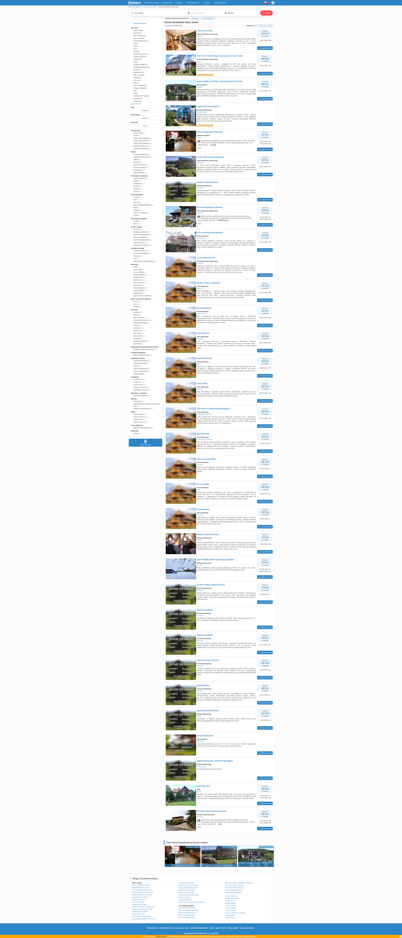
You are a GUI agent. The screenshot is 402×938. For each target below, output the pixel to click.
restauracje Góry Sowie (186, 890)
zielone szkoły (139, 374)
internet (137, 159)
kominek (137, 202)
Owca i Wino (202, 383)
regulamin (179, 928)
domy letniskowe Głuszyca (234, 888)
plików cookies (161, 936)
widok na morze (140, 422)
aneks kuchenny (140, 178)
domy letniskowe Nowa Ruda (188, 910)
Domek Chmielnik (205, 610)
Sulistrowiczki (201, 238)
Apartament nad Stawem (208, 710)
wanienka (138, 344)
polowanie (138, 285)
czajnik (137, 197)
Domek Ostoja (203, 509)
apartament (137, 33)
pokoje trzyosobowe (141, 146)
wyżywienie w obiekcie (142, 245)
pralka (136, 221)
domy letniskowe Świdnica (234, 885)
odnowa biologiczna (140, 64)
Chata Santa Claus (204, 30)
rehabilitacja (139, 170)
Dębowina (200, 188)
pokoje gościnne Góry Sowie (188, 885)
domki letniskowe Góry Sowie (142, 895)
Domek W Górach (204, 358)
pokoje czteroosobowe (142, 138)
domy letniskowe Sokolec (187, 908)
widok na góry (139, 414)
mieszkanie (137, 59)
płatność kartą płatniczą (143, 428)
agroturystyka (138, 30)
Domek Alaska (203, 685)
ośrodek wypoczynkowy (141, 67)
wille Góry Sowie (184, 897)
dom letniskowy (138, 38)
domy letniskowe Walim (186, 917)
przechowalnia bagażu (142, 253)
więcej (199, 148)
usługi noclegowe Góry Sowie (188, 895)
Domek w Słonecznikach (207, 182)
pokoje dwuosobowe (141, 141)
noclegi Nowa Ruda (232, 898)
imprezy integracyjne (142, 361)
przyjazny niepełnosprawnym (145, 349)
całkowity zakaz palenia (142, 157)
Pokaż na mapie (145, 445)
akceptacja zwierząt (141, 154)
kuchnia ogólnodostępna (143, 205)
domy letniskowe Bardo (233, 892)
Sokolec (199, 36)
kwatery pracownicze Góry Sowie (143, 907)
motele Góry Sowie (138, 914)
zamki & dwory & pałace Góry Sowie (190, 902)
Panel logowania (247, 928)
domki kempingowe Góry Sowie (143, 892)
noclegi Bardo (230, 915)
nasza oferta (220, 928)
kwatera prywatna (139, 57)
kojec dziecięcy (139, 317)
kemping (136, 51)
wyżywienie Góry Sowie (140, 897)
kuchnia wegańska (141, 237)
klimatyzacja (139, 183)
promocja (134, 122)
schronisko (137, 80)
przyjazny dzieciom (141, 341)
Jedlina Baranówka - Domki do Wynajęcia (215, 761)
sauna (136, 304)
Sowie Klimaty (203, 434)
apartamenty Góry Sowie (140, 887)
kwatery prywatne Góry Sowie (142, 909)
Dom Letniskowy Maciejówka (210, 232)
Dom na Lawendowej (206, 459)
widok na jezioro (140, 417)
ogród (136, 215)
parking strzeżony (141, 165)
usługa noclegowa (139, 88)
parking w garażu (140, 167)
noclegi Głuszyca (231, 906)
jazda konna (138, 280)
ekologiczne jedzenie (142, 232)
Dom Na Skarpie (204, 308)
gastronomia (137, 98)
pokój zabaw (139, 336)
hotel (135, 49)
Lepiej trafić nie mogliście (208, 106)
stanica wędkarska (139, 85)
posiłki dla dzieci (140, 242)
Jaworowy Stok (203, 786)
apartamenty (139, 133)
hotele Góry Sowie (138, 902)
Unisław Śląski (202, 112)
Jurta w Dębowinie (205, 735)
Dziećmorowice (202, 314)
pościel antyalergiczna (142, 355)
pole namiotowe (139, 75)
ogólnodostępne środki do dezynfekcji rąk (146, 405)
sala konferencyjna (141, 363)
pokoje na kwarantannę (142, 409)
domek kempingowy (140, 41)
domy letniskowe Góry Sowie (142, 890)
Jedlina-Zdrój (201, 766)
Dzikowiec (200, 163)
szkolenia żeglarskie (141, 396)
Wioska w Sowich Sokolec (208, 534)
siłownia (137, 307)
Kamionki (200, 615)
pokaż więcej (135, 104)
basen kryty (138, 269)
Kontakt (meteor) (166, 928)
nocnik (137, 325)
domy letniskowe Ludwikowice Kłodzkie (238, 883)
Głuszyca (200, 288)
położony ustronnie (141, 387)
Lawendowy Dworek (206, 257)
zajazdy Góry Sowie (185, 900)
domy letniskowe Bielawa (234, 890)
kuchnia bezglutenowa (142, 235)
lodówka (137, 210)
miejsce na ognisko (141, 213)
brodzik (137, 315)
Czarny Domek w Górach (208, 660)
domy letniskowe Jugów (186, 915)
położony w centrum (141, 390)
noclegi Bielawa (230, 908)
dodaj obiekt (233, 928)
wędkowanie (139, 293)
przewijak (138, 338)
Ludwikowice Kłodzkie (204, 414)
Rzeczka (199, 389)
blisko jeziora (139, 379)
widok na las (139, 419)
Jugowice (200, 339)
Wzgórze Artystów (205, 635)
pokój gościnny (138, 72)
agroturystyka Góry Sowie (141, 885)
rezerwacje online (139, 23)
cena (132, 107)
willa (135, 91)
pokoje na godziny (141, 251)
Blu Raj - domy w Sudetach (208, 283)
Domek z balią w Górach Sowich (211, 585)
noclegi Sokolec (230, 903)
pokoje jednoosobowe (142, 143)
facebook (153, 928)
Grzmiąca (200, 515)
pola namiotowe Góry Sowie (188, 888)
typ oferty (134, 28)
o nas (211, 928)
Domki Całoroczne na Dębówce (210, 157)
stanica (136, 83)
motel (135, 62)
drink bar (137, 229)
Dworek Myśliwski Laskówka (209, 207)
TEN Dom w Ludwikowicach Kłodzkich (213, 408)
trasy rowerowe (140, 290)
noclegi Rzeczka (230, 910)
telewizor (137, 189)
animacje (137, 312)
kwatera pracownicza (140, 54)
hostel (135, 46)
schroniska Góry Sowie (186, 892)
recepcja (137, 256)
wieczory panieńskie (141, 371)
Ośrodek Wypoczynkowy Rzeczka (211, 811)
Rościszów (200, 590)
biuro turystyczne (139, 36)
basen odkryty (139, 272)
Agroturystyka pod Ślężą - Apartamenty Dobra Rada (219, 81)
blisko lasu (138, 382)
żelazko (137, 191)
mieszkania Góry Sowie (140, 912)
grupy (136, 433)
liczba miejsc (135, 115)
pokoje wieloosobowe (142, 149)
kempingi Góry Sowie (139, 904)
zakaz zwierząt (139, 173)
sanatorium (137, 78)
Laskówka (200, 213)
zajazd (135, 93)
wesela (137, 366)
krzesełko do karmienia (142, 320)
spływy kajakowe (140, 288)
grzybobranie (139, 277)
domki (136, 135)
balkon (137, 181)
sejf (136, 259)
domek (135, 43)
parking (137, 162)
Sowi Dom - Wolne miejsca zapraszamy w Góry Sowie (220, 56)
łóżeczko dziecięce (141, 323)
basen (136, 267)
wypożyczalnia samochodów (144, 261)
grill (136, 200)
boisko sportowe (140, 275)
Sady (198, 490)
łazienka (137, 186)
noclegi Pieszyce (230, 918)
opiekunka (138, 328)
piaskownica (139, 331)
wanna (137, 224)
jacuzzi (137, 301)
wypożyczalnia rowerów (143, 296)
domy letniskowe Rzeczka (187, 913)
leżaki (136, 207)
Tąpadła (199, 87)
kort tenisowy (139, 283)
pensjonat (136, 70)
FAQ (186, 928)
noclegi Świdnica (231, 896)
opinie (271, 26)
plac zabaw (138, 333)
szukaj (267, 13)
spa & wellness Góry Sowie (141, 916)
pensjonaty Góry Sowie (186, 883)
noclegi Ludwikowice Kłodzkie (235, 913)
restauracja (137, 101)
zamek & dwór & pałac (141, 96)
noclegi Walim (230, 901)
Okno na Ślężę (203, 484)
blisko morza (139, 385)
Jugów (199, 61)
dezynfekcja (138, 401)
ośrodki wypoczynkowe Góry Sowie (144, 919)
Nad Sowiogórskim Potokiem (210, 132)
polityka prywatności (198, 928)
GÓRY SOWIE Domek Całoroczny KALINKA (215, 559)
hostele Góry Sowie (138, 899)
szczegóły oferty (264, 48)
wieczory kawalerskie (142, 368)
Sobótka (199, 691)
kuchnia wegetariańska (142, 240)
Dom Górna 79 (203, 333)
